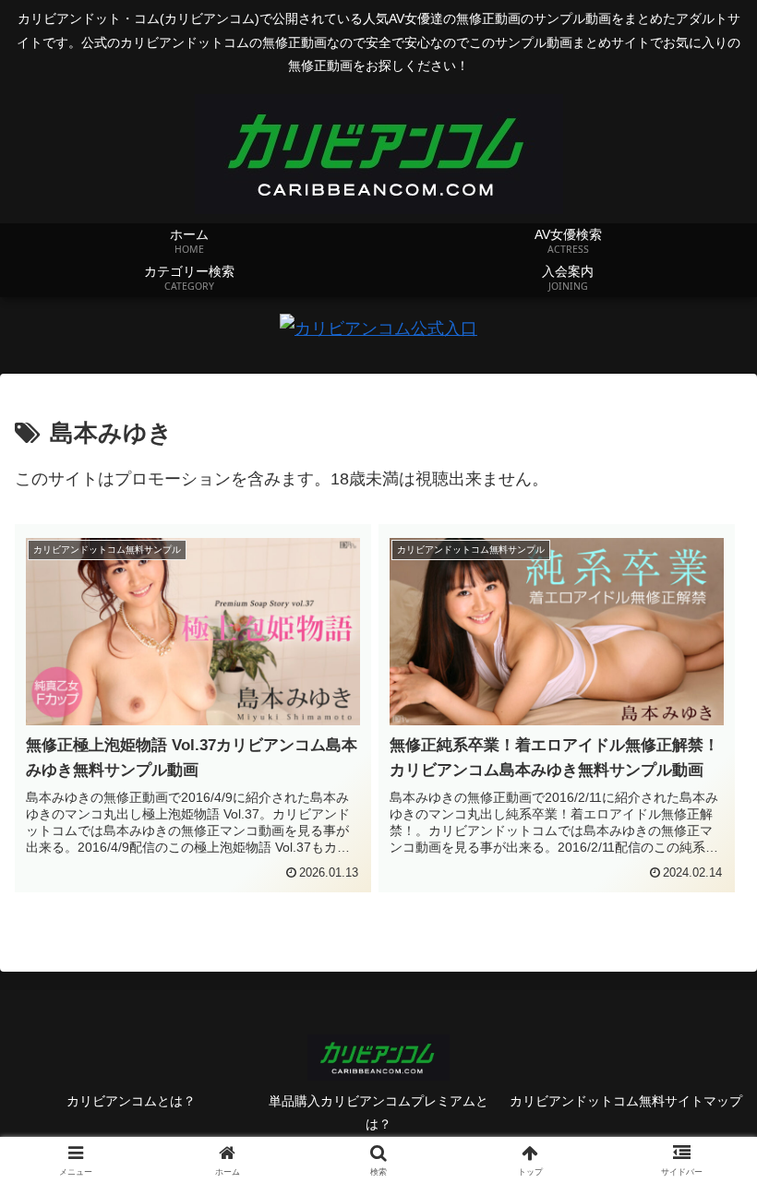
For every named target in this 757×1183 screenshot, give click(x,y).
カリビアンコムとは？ (131, 1100)
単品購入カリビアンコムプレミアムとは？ (378, 1112)
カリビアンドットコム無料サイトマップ (626, 1100)
